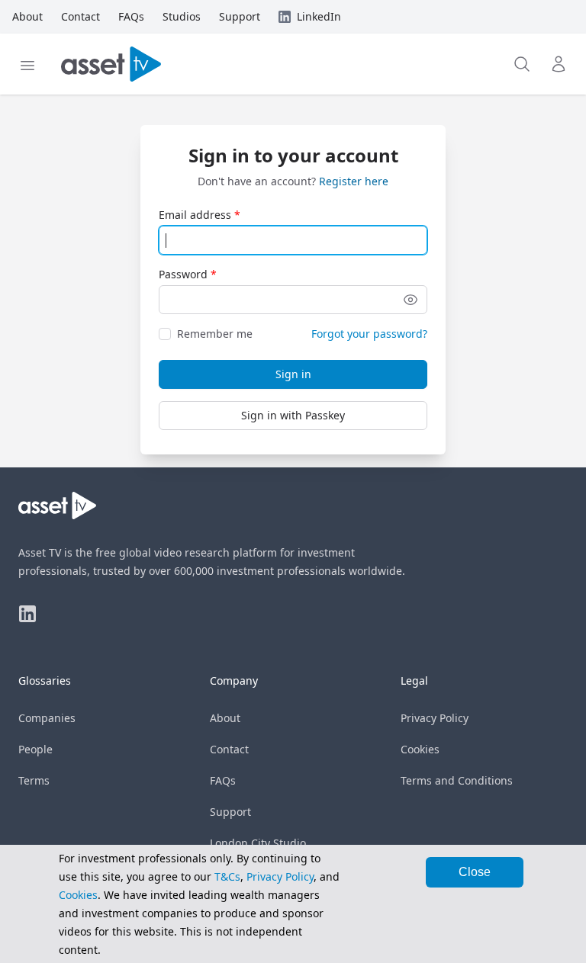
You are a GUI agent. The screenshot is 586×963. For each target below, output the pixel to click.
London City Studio (258, 843)
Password (183, 274)
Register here (353, 181)
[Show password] (410, 299)
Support (230, 811)
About (225, 718)
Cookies (420, 749)
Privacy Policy (434, 718)
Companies (47, 718)
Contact (229, 749)
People (35, 749)
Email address (195, 214)
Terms (34, 780)
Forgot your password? (369, 333)
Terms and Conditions (457, 780)
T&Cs (227, 876)
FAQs (223, 780)
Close (475, 871)
